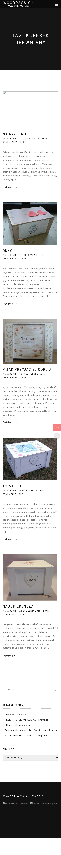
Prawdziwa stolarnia (15, 714)
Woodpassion (18, 3)
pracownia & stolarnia (18, 6)
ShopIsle (21, 833)
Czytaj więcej (9, 186)
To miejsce (14, 486)
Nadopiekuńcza (18, 606)
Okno (8, 251)
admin (13, 138)
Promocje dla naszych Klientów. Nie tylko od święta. (31, 730)
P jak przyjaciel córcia (27, 369)
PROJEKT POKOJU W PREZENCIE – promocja (26, 719)
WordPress (39, 833)
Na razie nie (15, 134)
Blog (23, 142)
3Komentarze (11, 259)
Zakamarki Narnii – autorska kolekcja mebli (27, 735)
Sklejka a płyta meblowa (17, 724)
